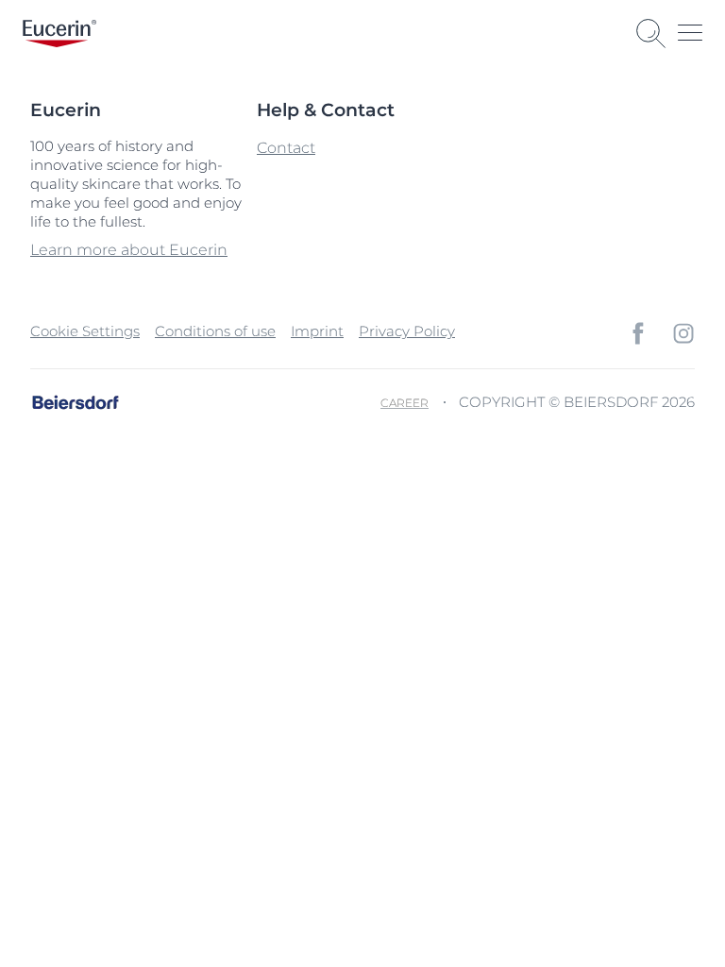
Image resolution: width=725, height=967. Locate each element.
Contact (286, 148)
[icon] (638, 333)
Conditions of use (215, 331)
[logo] (59, 33)
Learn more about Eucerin (129, 250)
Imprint (317, 331)
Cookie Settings (85, 331)
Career (404, 403)
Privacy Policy (407, 331)
